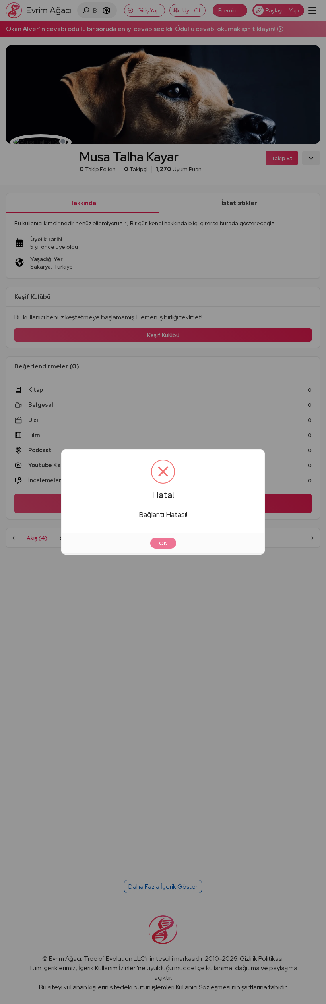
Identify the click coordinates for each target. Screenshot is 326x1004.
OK (163, 543)
